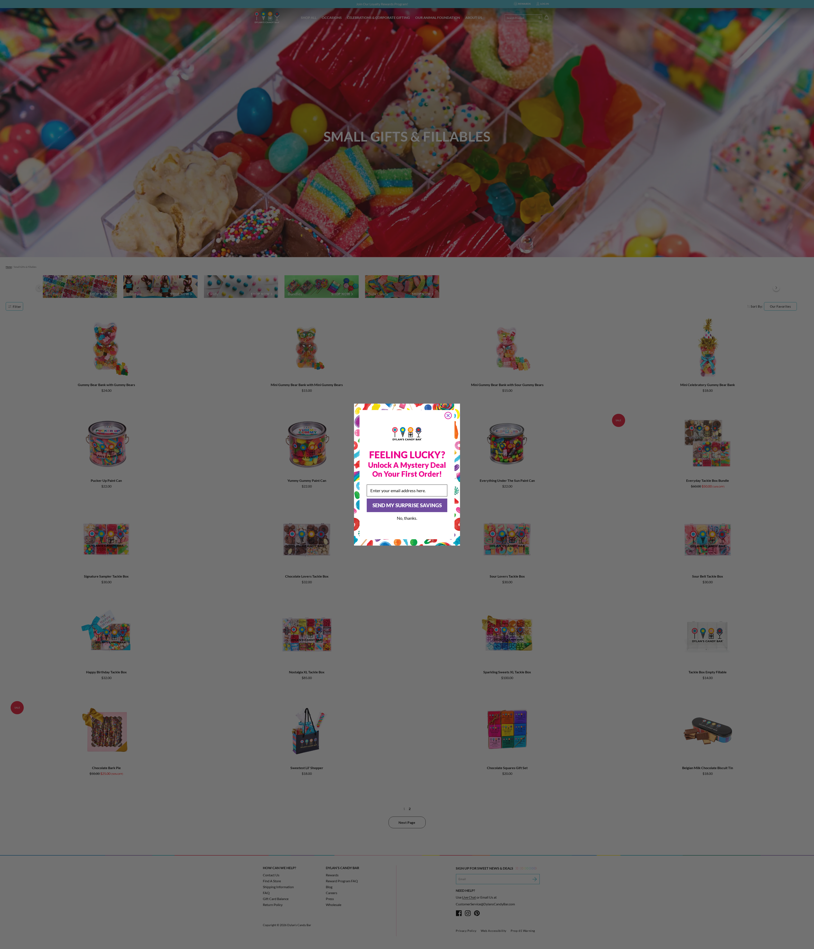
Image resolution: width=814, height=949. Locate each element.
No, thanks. (407, 518)
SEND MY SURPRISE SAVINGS (407, 505)
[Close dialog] (448, 415)
